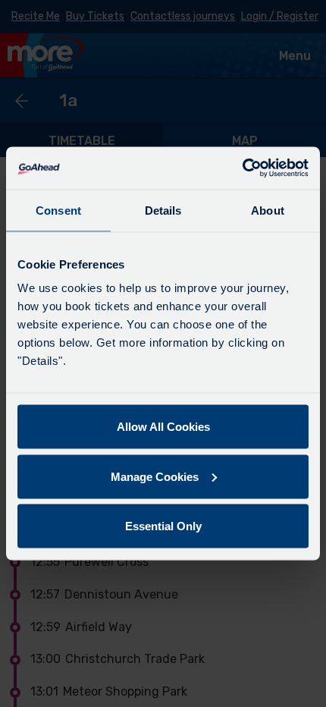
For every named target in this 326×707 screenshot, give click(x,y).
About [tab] (267, 209)
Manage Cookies (155, 476)
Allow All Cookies (163, 426)
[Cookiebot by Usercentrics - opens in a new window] (242, 168)
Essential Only (163, 526)
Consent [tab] (58, 209)
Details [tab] (163, 209)
